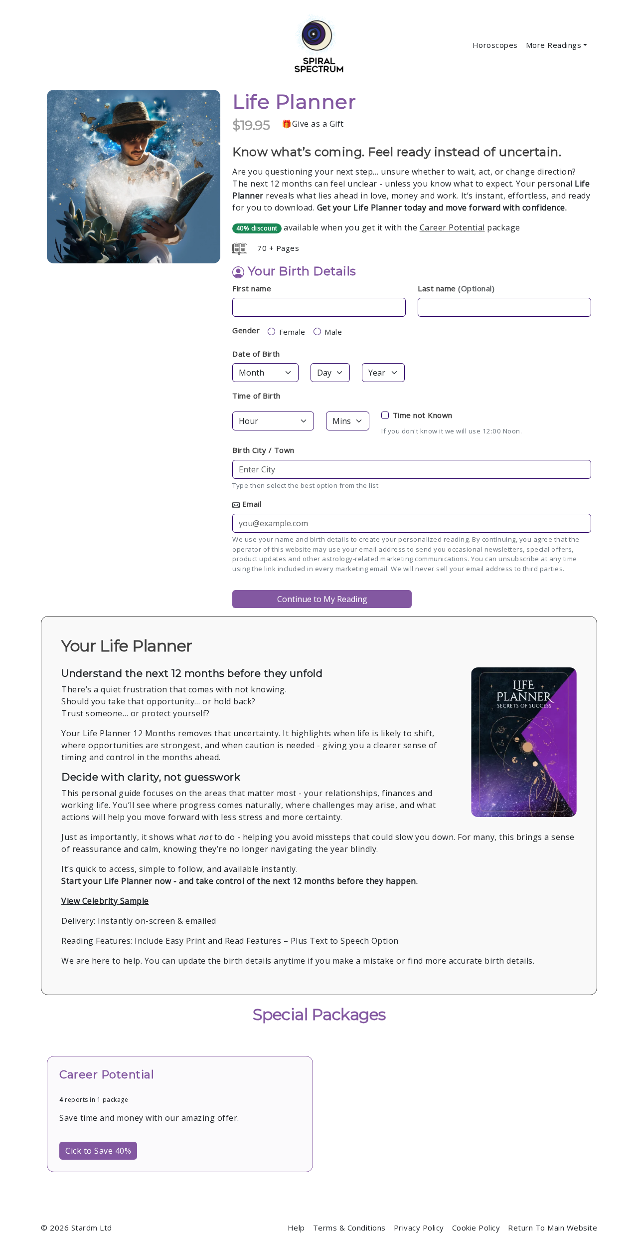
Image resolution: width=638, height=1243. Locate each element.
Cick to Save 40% (98, 1150)
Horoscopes (495, 45)
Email (252, 504)
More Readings (554, 45)
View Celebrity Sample (105, 900)
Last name (456, 288)
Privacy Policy (419, 1228)
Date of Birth (256, 354)
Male (333, 332)
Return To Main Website (552, 1228)
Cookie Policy (476, 1228)
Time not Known (423, 415)
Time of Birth (256, 396)
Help (296, 1228)
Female (292, 332)
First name (251, 288)
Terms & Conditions (349, 1228)
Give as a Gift (318, 123)
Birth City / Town (263, 450)
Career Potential (452, 227)
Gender (246, 330)
